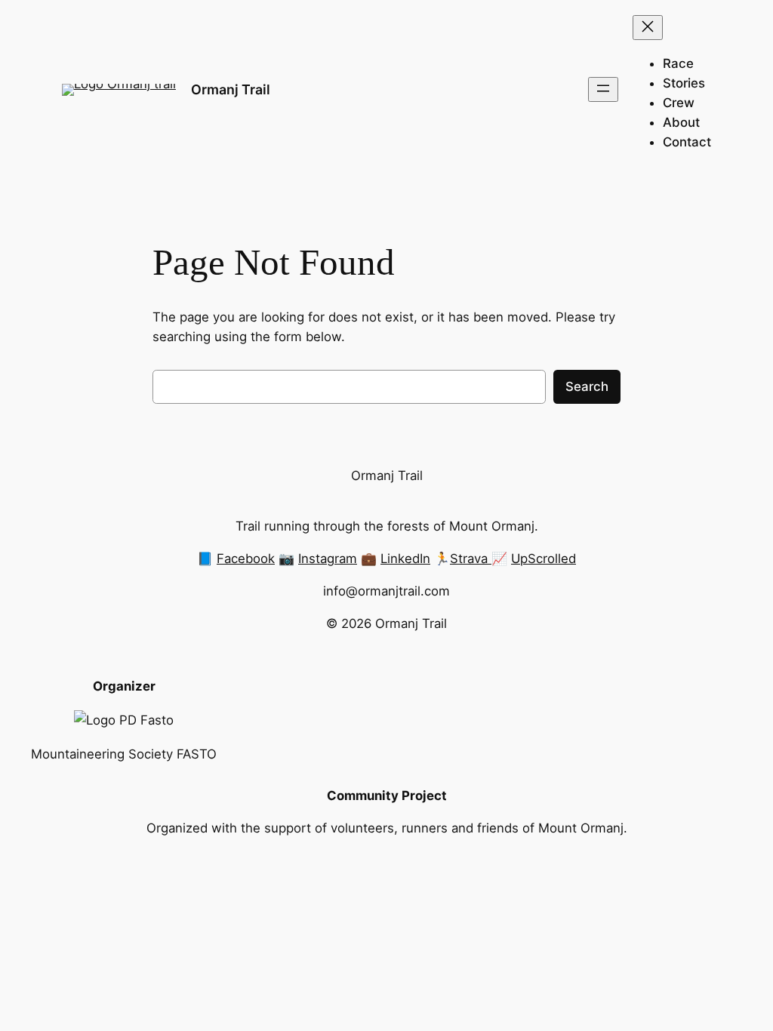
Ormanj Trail (230, 89)
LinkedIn (405, 558)
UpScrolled (543, 558)
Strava (470, 558)
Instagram (327, 558)
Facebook (246, 558)
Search (586, 386)
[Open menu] (603, 89)
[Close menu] (648, 27)
